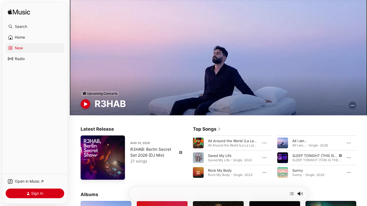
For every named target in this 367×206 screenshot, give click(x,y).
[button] (35, 26)
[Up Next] (292, 193)
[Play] (85, 104)
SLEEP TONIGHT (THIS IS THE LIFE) (321, 155)
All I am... (299, 141)
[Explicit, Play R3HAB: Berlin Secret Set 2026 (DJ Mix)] (87, 173)
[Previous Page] (187, 158)
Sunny (297, 170)
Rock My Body (220, 170)
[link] (207, 129)
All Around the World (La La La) (234, 141)
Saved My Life (220, 155)
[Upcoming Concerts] (100, 93)
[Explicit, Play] (282, 157)
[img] (19, 12)
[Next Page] (361, 158)
